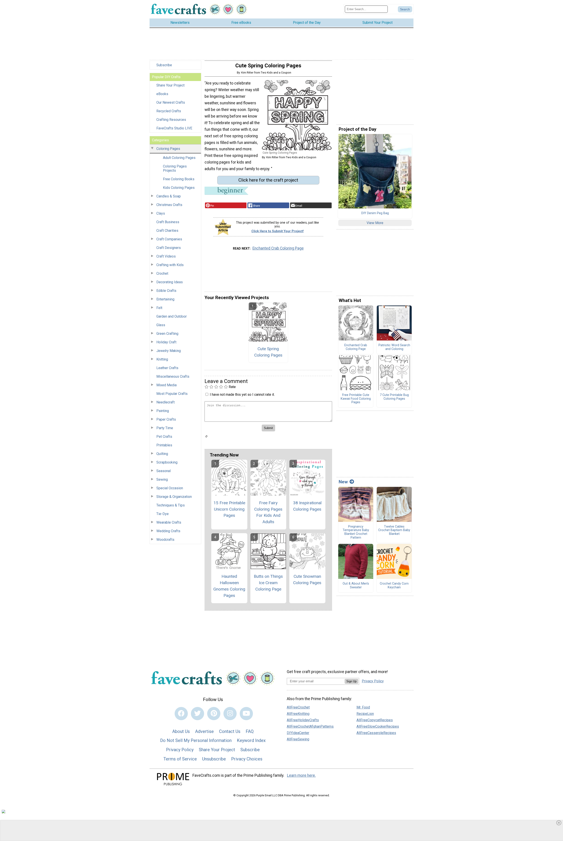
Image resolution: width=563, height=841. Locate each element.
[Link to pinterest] (213, 713)
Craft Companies (169, 239)
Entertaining (165, 299)
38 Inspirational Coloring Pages (307, 506)
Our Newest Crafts (170, 102)
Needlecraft (165, 402)
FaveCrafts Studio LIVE (174, 128)
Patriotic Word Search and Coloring (394, 347)
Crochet (162, 273)
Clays (160, 213)
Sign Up (351, 681)
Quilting (162, 454)
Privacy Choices (246, 759)
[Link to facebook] (181, 713)
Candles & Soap (168, 196)
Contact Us (229, 731)
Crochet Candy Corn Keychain (394, 585)
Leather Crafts (167, 368)
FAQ (250, 731)
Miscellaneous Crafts (172, 376)
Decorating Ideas (169, 282)
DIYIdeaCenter (298, 733)
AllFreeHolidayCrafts (303, 720)
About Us (181, 731)
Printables (164, 445)
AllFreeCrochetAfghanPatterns (310, 726)
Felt (159, 308)
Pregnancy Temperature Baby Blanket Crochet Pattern (356, 532)
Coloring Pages (168, 149)
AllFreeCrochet (298, 707)
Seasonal (163, 471)
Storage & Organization (174, 497)
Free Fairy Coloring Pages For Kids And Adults (268, 512)
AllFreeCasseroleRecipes (376, 733)
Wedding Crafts (168, 531)
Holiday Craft (166, 342)
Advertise (204, 731)
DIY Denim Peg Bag (375, 213)
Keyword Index (251, 740)
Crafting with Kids (170, 265)
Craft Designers (168, 248)
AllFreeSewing (298, 739)
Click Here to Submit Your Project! (277, 231)
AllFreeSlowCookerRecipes (377, 726)
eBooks (162, 94)
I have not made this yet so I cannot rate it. (242, 394)
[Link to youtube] (246, 713)
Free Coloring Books (178, 179)
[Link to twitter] (197, 713)
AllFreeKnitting (298, 714)
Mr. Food (363, 707)
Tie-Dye (162, 514)
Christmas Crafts (169, 205)
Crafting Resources (171, 120)
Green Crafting (167, 333)
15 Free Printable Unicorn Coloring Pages (229, 509)
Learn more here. (301, 775)
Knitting (162, 359)
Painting (162, 411)
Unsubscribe (214, 759)
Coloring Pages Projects (175, 168)
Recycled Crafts (168, 111)
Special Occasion (169, 488)
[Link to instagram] (230, 713)
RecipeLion (365, 714)
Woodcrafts (165, 539)
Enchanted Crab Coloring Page (278, 248)
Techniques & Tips (170, 505)
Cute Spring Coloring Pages (268, 352)
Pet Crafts (164, 436)
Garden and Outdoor (171, 316)
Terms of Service (180, 759)
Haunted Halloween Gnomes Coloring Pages (229, 586)
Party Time (164, 428)
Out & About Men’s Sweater (356, 585)
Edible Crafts (166, 291)
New (343, 481)
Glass (160, 325)
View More (375, 223)
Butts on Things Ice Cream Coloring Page (268, 583)
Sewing (162, 479)
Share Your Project (170, 85)
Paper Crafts (166, 419)
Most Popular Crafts (172, 394)
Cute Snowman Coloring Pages (307, 579)
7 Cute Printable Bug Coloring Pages (394, 397)
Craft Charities (167, 230)
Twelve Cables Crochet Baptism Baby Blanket (394, 530)
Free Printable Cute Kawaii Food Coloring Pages (356, 398)
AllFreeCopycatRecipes (374, 720)
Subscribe (164, 65)
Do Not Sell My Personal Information (196, 740)
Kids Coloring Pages (179, 188)
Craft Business (167, 222)
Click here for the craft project (268, 180)
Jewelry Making (168, 351)
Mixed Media (166, 385)
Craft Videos (166, 256)
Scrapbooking (166, 462)
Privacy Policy (180, 749)
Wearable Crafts (168, 522)
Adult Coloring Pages (179, 158)
